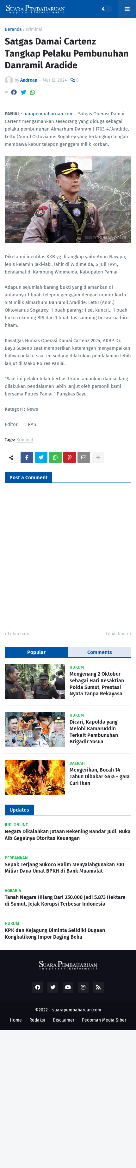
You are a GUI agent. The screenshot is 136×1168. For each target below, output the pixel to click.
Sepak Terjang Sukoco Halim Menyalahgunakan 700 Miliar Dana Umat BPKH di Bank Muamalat (64, 867)
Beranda (13, 29)
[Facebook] (14, 92)
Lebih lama (117, 634)
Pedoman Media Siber (104, 1020)
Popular (36, 652)
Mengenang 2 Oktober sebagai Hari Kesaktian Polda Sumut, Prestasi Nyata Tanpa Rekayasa (97, 684)
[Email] (83, 457)
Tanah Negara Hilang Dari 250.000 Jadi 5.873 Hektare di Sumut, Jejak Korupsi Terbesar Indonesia (65, 900)
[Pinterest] (69, 457)
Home (16, 1020)
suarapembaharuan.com (47, 114)
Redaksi (37, 1020)
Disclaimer (63, 1020)
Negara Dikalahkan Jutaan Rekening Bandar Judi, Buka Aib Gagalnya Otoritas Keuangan (68, 834)
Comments (99, 652)
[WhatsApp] (32, 92)
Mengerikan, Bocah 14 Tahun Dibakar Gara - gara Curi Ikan (100, 776)
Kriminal (34, 29)
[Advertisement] (68, 1098)
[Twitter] (23, 92)
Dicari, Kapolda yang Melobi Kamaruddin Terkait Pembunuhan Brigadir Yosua (94, 732)
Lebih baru (18, 634)
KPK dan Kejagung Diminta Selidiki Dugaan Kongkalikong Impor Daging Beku (55, 933)
